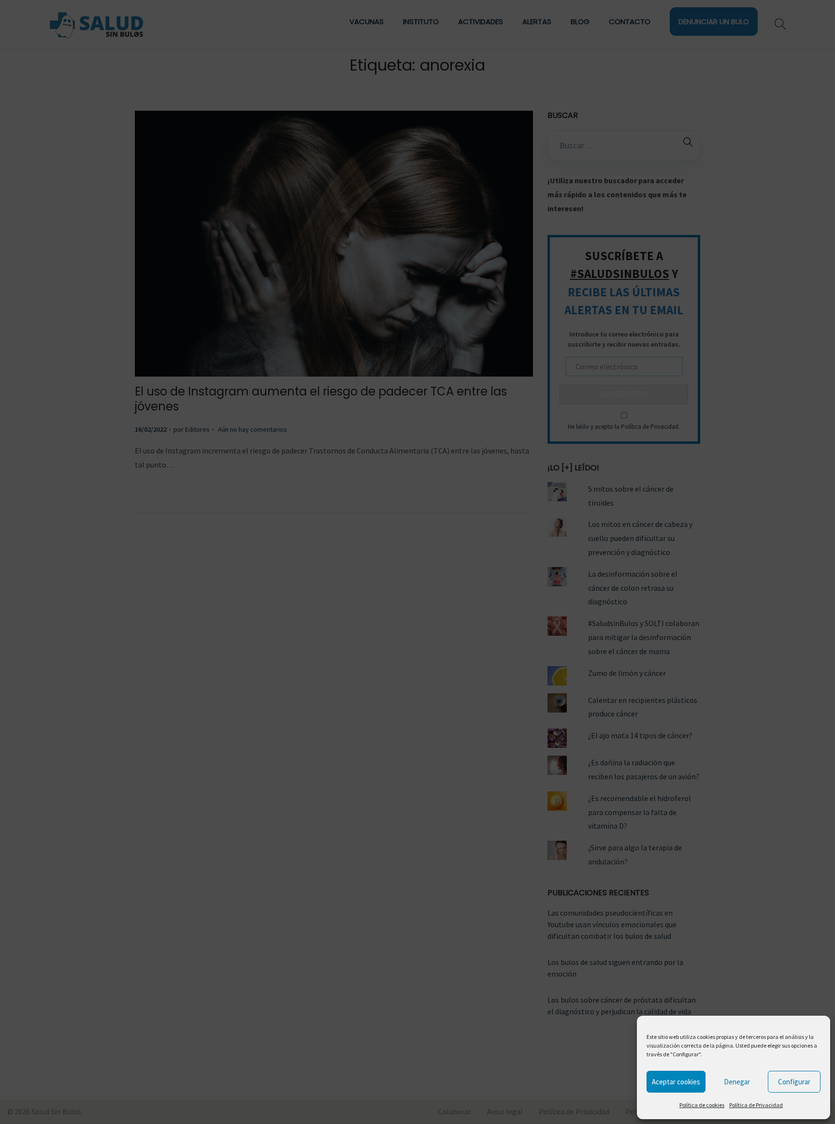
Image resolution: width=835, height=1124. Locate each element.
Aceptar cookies (676, 1081)
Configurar (794, 1081)
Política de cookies (701, 1105)
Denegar (737, 1081)
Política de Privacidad (756, 1105)
